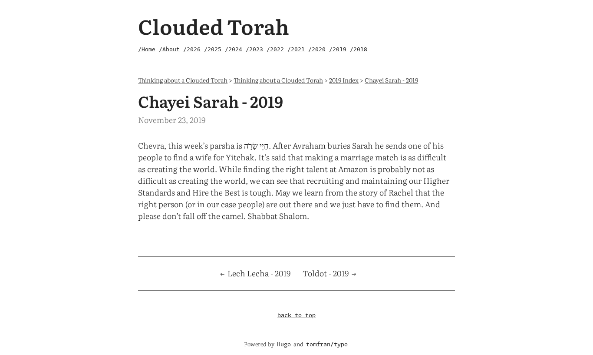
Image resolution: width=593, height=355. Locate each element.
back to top (296, 316)
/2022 (275, 49)
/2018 (358, 49)
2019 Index (344, 79)
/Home (146, 49)
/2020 (317, 49)
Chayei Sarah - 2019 (391, 79)
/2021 (296, 49)
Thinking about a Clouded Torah (182, 79)
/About (169, 49)
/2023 (254, 49)
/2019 (337, 49)
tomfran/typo (327, 345)
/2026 (192, 49)
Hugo (284, 345)
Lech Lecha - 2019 (258, 273)
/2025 (212, 49)
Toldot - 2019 (326, 273)
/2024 (233, 49)
